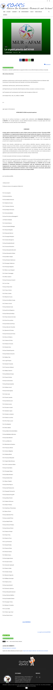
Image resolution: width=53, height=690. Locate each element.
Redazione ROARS (9, 52)
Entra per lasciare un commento (9, 648)
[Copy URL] (32, 60)
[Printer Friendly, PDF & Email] (6, 636)
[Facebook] (47, 1)
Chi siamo (8, 11)
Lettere (7, 17)
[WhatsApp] (29, 60)
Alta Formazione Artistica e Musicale (16, 641)
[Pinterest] (26, 60)
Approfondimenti (24, 11)
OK (26, 687)
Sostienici (5, 14)
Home (4, 11)
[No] (51, 686)
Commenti (47, 64)
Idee (19, 11)
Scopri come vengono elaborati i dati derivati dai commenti (35, 650)
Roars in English (38, 11)
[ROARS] (26, 6)
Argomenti (14, 11)
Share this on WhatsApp (8, 67)
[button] (48, 11)
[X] (49, 1)
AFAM (7, 641)
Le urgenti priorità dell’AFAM (44, 632)
